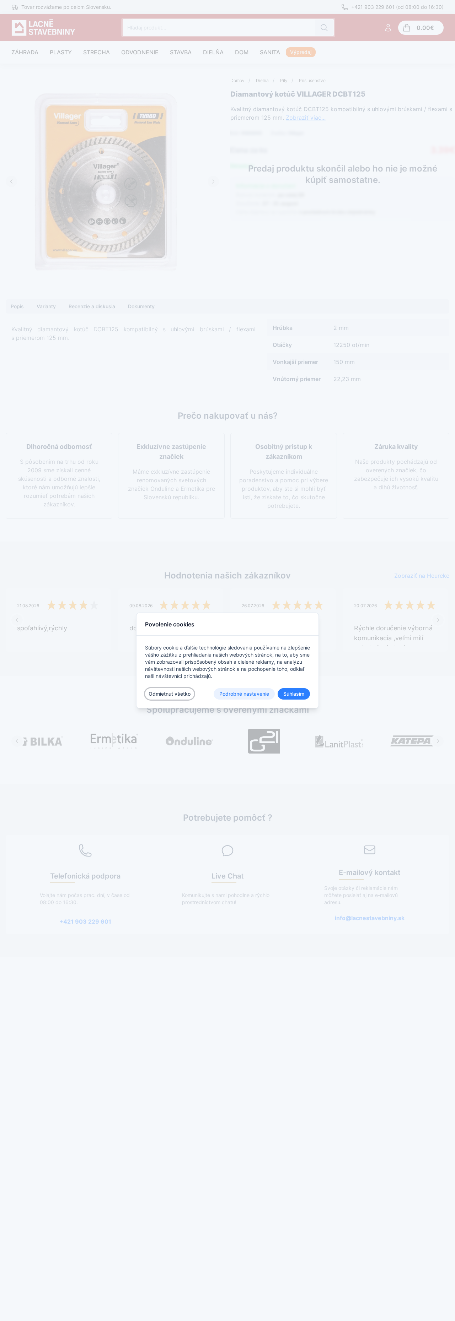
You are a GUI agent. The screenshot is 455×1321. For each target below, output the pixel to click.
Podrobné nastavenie (244, 694)
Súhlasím (293, 694)
